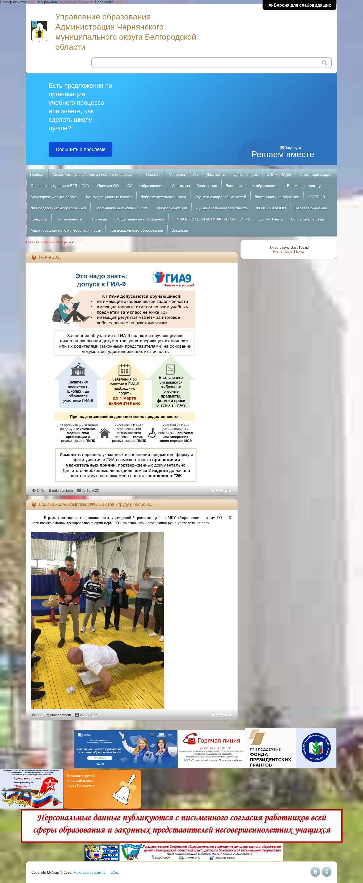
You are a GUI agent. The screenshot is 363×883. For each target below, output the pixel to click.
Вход (300, 251)
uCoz (115, 872)
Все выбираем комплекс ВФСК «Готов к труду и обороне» (96, 504)
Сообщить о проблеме (80, 149)
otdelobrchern (62, 491)
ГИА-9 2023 (50, 257)
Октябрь (61, 242)
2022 (46, 242)
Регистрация (283, 251)
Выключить (68, 2)
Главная (32, 242)
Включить (86, 2)
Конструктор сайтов (89, 872)
